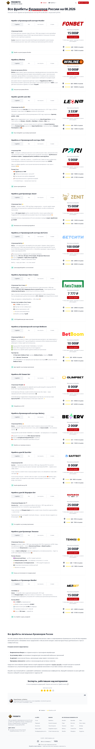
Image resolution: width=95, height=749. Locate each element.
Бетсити (73, 723)
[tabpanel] (34, 36)
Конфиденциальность (40, 731)
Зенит (72, 726)
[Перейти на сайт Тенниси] (73, 539)
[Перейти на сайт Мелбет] (73, 586)
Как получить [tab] (41, 24)
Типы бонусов (52, 726)
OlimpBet (13, 387)
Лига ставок (82, 723)
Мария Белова (17, 699)
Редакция (37, 723)
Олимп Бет (73, 728)
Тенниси (13, 544)
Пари (17, 169)
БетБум (81, 726)
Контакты (37, 726)
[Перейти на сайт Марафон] (73, 495)
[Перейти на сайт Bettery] (73, 416)
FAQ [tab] (29, 24)
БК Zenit (13, 206)
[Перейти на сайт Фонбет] (73, 24)
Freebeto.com (51, 738)
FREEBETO (16, 2)
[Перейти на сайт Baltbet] (73, 456)
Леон (80, 720)
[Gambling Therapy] (55, 741)
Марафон (73, 731)
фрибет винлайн (57, 664)
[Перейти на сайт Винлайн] (73, 61)
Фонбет (13, 40)
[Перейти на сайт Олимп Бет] (73, 377)
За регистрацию (53, 723)
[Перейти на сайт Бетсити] (73, 237)
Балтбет (13, 465)
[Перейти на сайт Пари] (73, 150)
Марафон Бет (14, 505)
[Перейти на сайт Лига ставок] (73, 284)
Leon (12, 119)
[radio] (42, 690)
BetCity (13, 245)
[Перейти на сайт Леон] (73, 102)
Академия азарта (53, 728)
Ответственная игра (54, 731)
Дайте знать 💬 (64, 684)
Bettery (13, 426)
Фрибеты (51, 720)
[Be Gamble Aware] (46, 741)
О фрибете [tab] (17, 24)
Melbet (13, 593)
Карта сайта (38, 728)
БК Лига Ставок (15, 287)
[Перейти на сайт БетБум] (73, 334)
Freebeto (43, 710)
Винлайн (73, 720)
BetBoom (13, 339)
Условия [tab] (52, 24)
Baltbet (81, 728)
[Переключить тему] (76, 2)
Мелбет (64, 731)
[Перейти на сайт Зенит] (73, 197)
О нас (36, 720)
